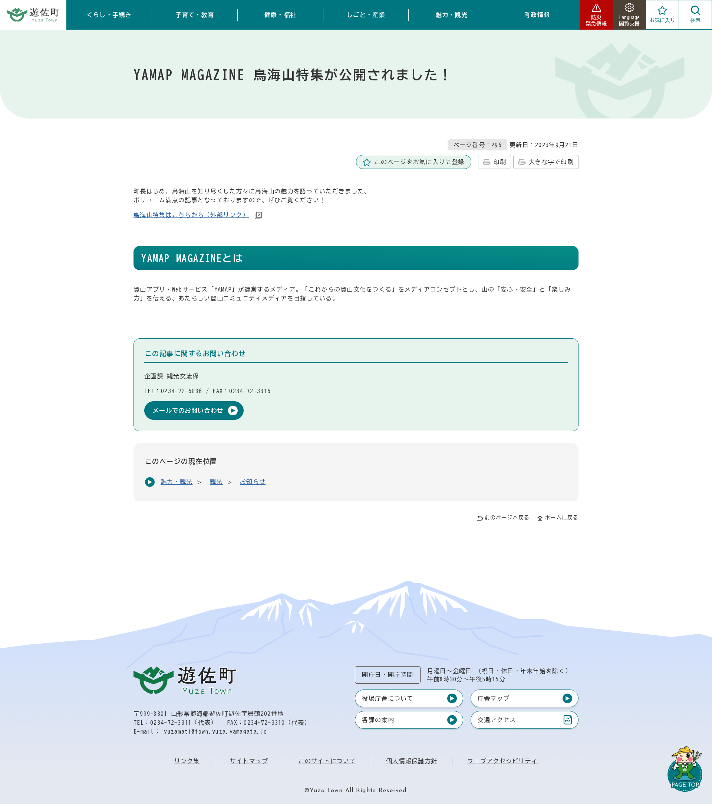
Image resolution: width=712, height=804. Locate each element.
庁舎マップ (494, 698)
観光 (216, 482)
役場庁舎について (387, 698)
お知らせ (253, 482)
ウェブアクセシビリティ (502, 761)
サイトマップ (249, 761)
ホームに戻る (561, 517)
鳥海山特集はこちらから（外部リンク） (191, 215)
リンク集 (187, 761)
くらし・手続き (109, 15)
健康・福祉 (280, 15)
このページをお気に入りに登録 (419, 162)
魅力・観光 (452, 15)
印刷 (500, 162)
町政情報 (537, 15)
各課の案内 (378, 720)
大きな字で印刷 (551, 162)
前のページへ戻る (507, 517)
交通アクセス (496, 721)
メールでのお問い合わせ (188, 410)
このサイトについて (327, 761)
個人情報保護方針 (411, 761)
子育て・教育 (194, 15)
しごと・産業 (366, 15)
